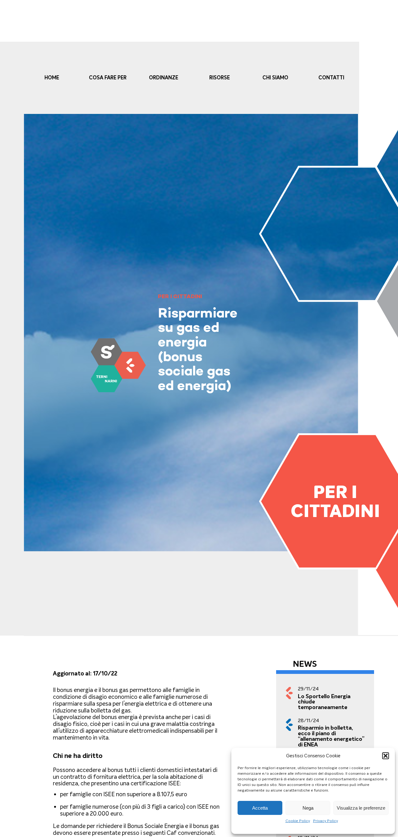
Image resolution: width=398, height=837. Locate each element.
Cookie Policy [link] (297, 820)
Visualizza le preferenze (361, 807)
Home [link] (51, 77)
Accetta (260, 807)
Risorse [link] (219, 77)
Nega (308, 807)
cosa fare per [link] (108, 77)
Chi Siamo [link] (275, 77)
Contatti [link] (331, 77)
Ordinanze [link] (163, 77)
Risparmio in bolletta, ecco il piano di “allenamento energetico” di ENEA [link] (331, 736)
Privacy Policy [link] (325, 820)
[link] (118, 365)
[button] (385, 756)
